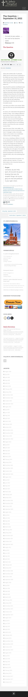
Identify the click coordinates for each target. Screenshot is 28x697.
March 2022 (8, 527)
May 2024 (7, 450)
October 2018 (8, 647)
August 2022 (8, 512)
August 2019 (8, 617)
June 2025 (7, 412)
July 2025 (7, 409)
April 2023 (7, 488)
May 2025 (7, 415)
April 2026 (7, 383)
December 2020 (9, 570)
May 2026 (7, 380)
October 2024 (8, 436)
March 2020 (8, 597)
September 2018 (9, 650)
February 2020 (8, 600)
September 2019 (9, 614)
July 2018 (7, 655)
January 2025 (8, 427)
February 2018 (8, 670)
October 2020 (8, 576)
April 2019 (7, 629)
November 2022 (9, 503)
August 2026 (8, 371)
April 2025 (7, 418)
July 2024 (7, 444)
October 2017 (8, 682)
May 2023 (7, 485)
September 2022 (9, 509)
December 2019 (9, 606)
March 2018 (8, 667)
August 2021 (8, 547)
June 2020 (7, 588)
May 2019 (7, 626)
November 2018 (9, 644)
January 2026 (8, 392)
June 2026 (7, 377)
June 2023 (7, 483)
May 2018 (7, 661)
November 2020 (9, 573)
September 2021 (9, 544)
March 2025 (8, 421)
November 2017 (9, 679)
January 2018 (8, 673)
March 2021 (8, 562)
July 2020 (7, 585)
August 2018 (8, 652)
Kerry (16, 22)
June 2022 (7, 518)
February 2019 (8, 635)
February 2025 (8, 424)
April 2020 (7, 594)
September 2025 (9, 403)
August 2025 (8, 406)
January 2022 (8, 532)
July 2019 (7, 620)
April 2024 (7, 453)
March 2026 (8, 386)
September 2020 (9, 579)
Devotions (8, 68)
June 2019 (7, 623)
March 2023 (8, 491)
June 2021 (7, 553)
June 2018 (7, 658)
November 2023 (9, 468)
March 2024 (8, 456)
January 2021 (8, 568)
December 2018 (9, 641)
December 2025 (9, 395)
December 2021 (9, 535)
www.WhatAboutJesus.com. (8, 187)
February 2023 (8, 494)
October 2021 (8, 541)
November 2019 (9, 609)
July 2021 (7, 550)
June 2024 (7, 447)
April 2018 (7, 664)
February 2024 (8, 459)
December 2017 (9, 676)
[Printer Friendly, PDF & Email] (6, 202)
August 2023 (8, 477)
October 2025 (8, 401)
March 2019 (8, 632)
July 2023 (7, 480)
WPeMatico (10, 204)
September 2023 (9, 474)
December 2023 (9, 465)
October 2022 (8, 506)
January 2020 (8, 603)
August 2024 (8, 442)
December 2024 (9, 430)
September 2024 (9, 439)
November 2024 (9, 433)
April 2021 (7, 559)
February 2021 (8, 565)
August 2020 (8, 582)
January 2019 (8, 638)
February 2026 (8, 389)
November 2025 (9, 398)
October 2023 (8, 471)
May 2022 (7, 521)
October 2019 (8, 611)
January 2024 (8, 462)
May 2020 (7, 591)
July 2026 (7, 374)
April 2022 (7, 524)
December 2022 (9, 500)
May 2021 (7, 556)
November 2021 (9, 538)
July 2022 (7, 515)
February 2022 (8, 529)
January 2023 (8, 497)
